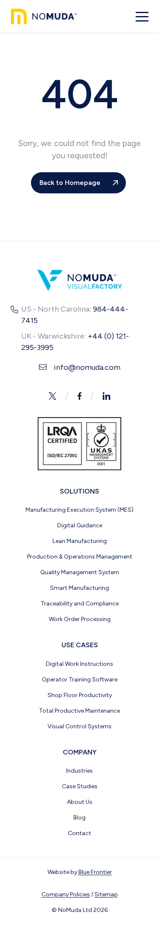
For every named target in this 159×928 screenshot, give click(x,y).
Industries (79, 770)
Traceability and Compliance (80, 603)
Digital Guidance (79, 525)
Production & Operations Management (79, 556)
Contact (79, 833)
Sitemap (106, 894)
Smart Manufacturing (79, 588)
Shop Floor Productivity (79, 695)
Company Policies (66, 894)
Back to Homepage (69, 183)
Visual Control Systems (79, 726)
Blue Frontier (95, 872)
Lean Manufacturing (80, 541)
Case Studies (80, 786)
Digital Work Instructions (79, 664)
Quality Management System (79, 572)
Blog (79, 817)
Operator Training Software (79, 679)
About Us (79, 802)
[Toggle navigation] (142, 16)
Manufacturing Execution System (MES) (79, 509)
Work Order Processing (80, 619)
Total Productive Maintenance (79, 710)
